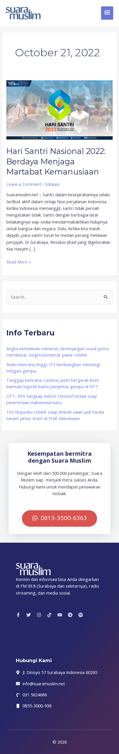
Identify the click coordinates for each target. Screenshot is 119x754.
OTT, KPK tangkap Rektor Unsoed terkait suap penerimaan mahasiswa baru (51, 399)
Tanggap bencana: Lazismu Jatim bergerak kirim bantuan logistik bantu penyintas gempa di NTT (52, 383)
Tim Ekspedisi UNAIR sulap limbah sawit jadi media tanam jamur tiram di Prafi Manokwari (55, 415)
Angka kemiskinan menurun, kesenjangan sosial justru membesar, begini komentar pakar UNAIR (57, 352)
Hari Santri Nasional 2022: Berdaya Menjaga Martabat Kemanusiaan (55, 161)
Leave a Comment (23, 184)
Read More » (18, 262)
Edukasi (52, 184)
